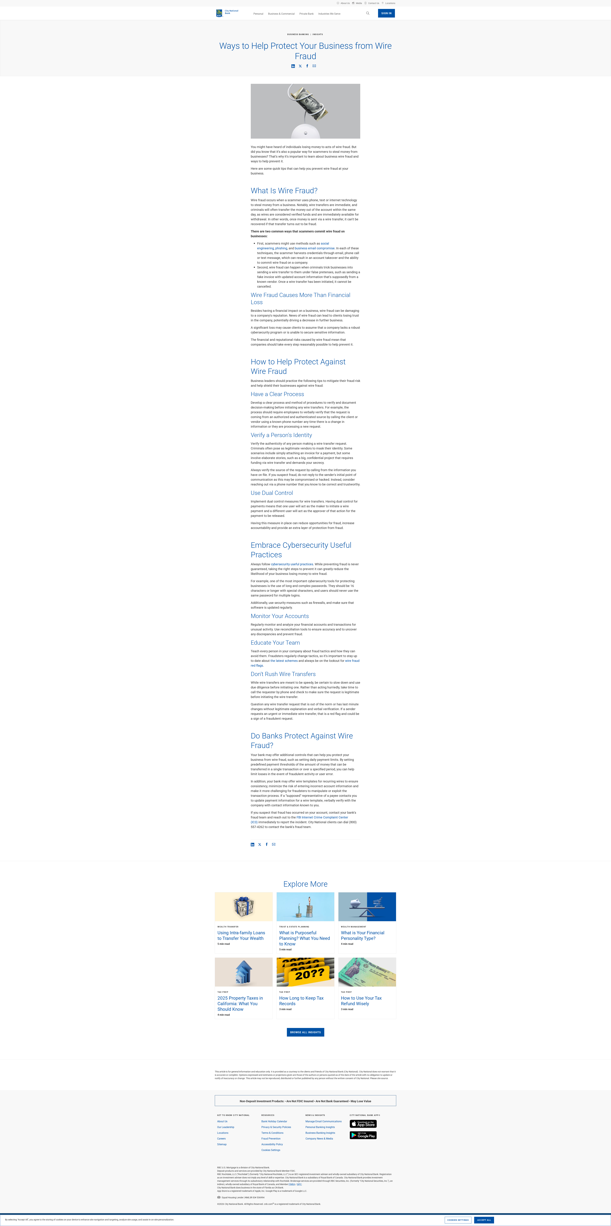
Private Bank (306, 13)
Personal (258, 13)
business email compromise (315, 248)
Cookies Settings (270, 1150)
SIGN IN (386, 13)
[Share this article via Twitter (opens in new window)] (300, 65)
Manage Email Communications (324, 1121)
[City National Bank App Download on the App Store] (363, 1127)
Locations (222, 1132)
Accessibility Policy (272, 1144)
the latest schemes (284, 660)
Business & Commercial (281, 13)
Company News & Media (319, 1138)
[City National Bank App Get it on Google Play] (363, 1138)
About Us (222, 1121)
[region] (305, 1220)
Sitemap (222, 1144)
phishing (281, 248)
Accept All (484, 1220)
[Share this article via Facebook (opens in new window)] (307, 65)
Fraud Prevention (271, 1138)
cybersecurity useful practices (292, 564)
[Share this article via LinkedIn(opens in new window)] (293, 66)
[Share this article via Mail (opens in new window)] (314, 65)
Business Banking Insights (320, 1132)
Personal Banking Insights (320, 1127)
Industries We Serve (329, 13)
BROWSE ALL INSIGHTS (305, 1032)
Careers (221, 1138)
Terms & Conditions (272, 1132)
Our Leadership (225, 1127)
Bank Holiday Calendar (274, 1121)
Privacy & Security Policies (276, 1127)
